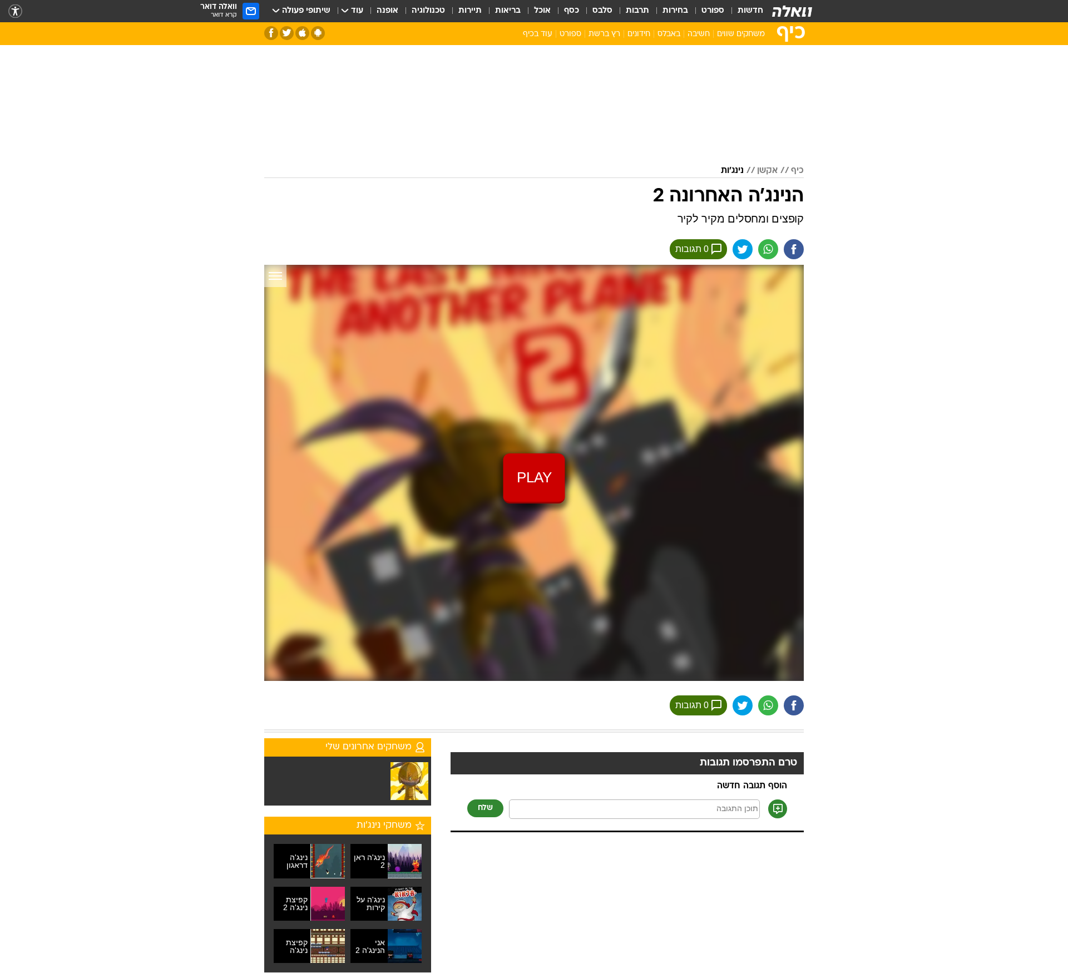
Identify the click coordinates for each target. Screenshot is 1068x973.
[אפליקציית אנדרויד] (318, 33)
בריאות (508, 11)
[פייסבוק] (271, 33)
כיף (797, 170)
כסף (571, 11)
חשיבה (699, 34)
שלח (485, 808)
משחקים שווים (741, 34)
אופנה (387, 11)
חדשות (750, 11)
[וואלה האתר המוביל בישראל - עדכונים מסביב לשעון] (792, 11)
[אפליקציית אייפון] (302, 33)
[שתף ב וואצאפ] (768, 249)
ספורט (712, 11)
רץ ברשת (604, 34)
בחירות (675, 11)
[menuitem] (743, 11)
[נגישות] (15, 11)
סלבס (602, 11)
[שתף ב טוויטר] (743, 249)
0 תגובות (692, 249)
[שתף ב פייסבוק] (794, 249)
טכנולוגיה (428, 11)
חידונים (638, 34)
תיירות (470, 11)
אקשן (767, 170)
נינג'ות (732, 170)
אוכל (542, 11)
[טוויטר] (287, 33)
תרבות (637, 11)
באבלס (668, 34)
